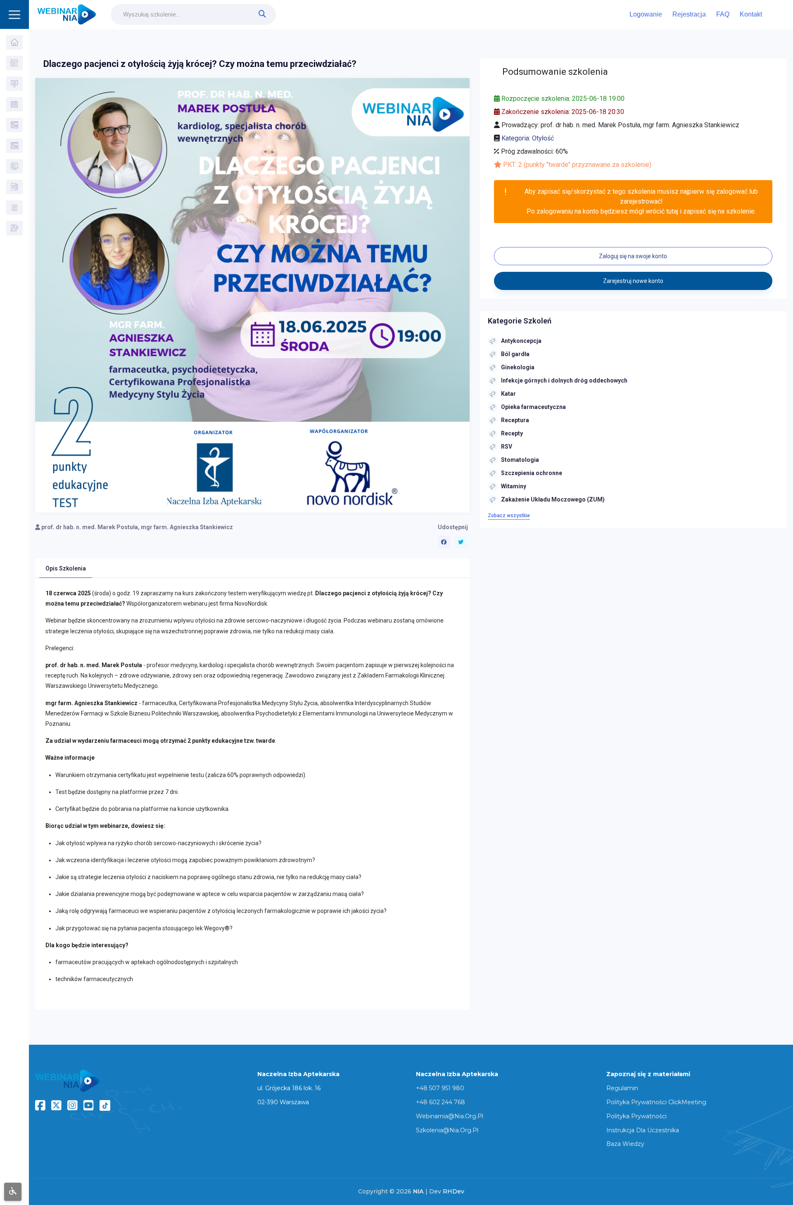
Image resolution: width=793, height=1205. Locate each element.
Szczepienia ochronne (531, 473)
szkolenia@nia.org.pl (447, 1130)
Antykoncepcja (521, 340)
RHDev (453, 1191)
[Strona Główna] (14, 42)
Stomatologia (520, 459)
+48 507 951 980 (440, 1088)
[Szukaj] (14, 63)
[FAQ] (14, 187)
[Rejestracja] (14, 228)
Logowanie (645, 14)
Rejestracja (689, 14)
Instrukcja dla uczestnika (642, 1130)
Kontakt (751, 14)
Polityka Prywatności (636, 1116)
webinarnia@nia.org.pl (449, 1116)
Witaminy (513, 486)
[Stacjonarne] (14, 125)
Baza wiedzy (625, 1144)
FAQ (722, 14)
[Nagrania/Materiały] (14, 104)
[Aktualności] (14, 166)
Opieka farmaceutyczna (533, 407)
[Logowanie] (14, 207)
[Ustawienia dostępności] (12, 1192)
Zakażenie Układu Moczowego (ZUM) (553, 499)
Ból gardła (515, 354)
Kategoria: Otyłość (527, 138)
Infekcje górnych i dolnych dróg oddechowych (564, 380)
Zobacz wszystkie (509, 515)
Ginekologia (517, 367)
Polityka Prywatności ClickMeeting (656, 1102)
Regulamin (622, 1088)
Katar (508, 393)
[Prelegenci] (14, 145)
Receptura (515, 420)
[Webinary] (14, 83)
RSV (506, 446)
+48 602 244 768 (440, 1102)
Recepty (512, 433)
